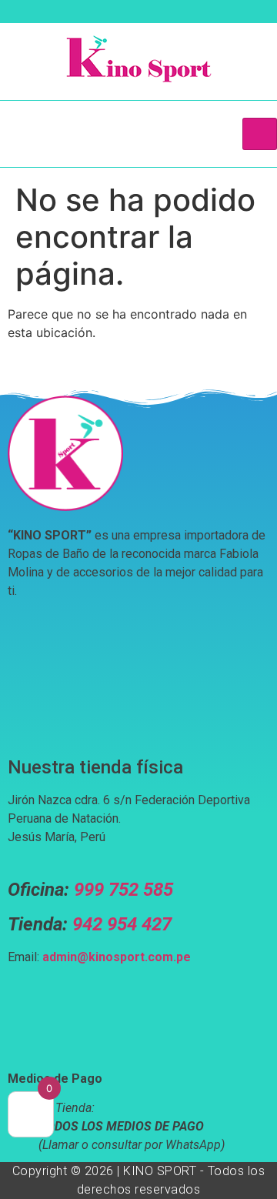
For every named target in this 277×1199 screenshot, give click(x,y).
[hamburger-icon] (259, 134)
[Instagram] (90, 14)
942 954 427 (122, 924)
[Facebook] (63, 14)
